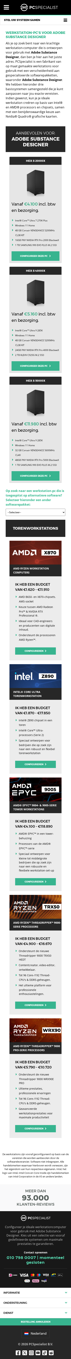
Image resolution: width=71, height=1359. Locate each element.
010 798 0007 (21, 1257)
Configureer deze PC (34, 256)
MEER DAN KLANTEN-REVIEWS (36, 1198)
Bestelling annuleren (35, 1321)
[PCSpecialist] (39, 7)
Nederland (39, 1333)
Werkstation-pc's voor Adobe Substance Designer (35, 35)
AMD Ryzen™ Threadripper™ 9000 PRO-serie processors (36, 1048)
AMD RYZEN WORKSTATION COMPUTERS (31, 570)
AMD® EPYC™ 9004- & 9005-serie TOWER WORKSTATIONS (35, 807)
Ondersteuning (15, 1303)
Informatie (11, 1292)
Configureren (34, 650)
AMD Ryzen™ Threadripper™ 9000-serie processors (37, 924)
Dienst (8, 1313)
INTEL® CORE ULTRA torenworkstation (27, 694)
